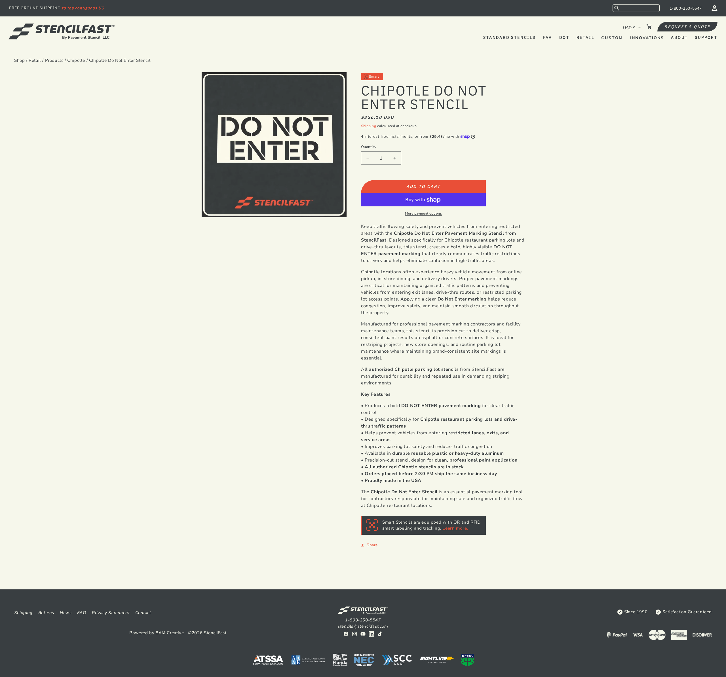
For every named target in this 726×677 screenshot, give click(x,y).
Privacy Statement (111, 612)
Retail (35, 60)
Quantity (368, 146)
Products (54, 60)
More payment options (423, 213)
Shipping (368, 126)
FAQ (81, 612)
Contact (143, 612)
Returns (46, 612)
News (65, 612)
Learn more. (455, 528)
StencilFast (215, 633)
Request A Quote (687, 26)
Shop (19, 60)
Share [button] (372, 545)
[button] (636, 8)
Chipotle (76, 60)
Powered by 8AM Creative (156, 633)
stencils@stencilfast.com (363, 626)
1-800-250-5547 (686, 8)
